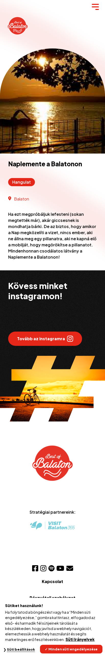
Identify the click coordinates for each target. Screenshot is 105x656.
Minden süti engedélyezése (73, 649)
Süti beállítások (21, 649)
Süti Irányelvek (80, 639)
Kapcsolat (52, 581)
